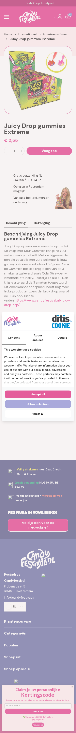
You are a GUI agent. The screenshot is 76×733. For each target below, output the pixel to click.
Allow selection (38, 404)
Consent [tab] (14, 337)
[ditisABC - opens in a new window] (62, 321)
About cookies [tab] (37, 337)
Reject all (38, 413)
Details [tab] (62, 337)
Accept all (38, 394)
